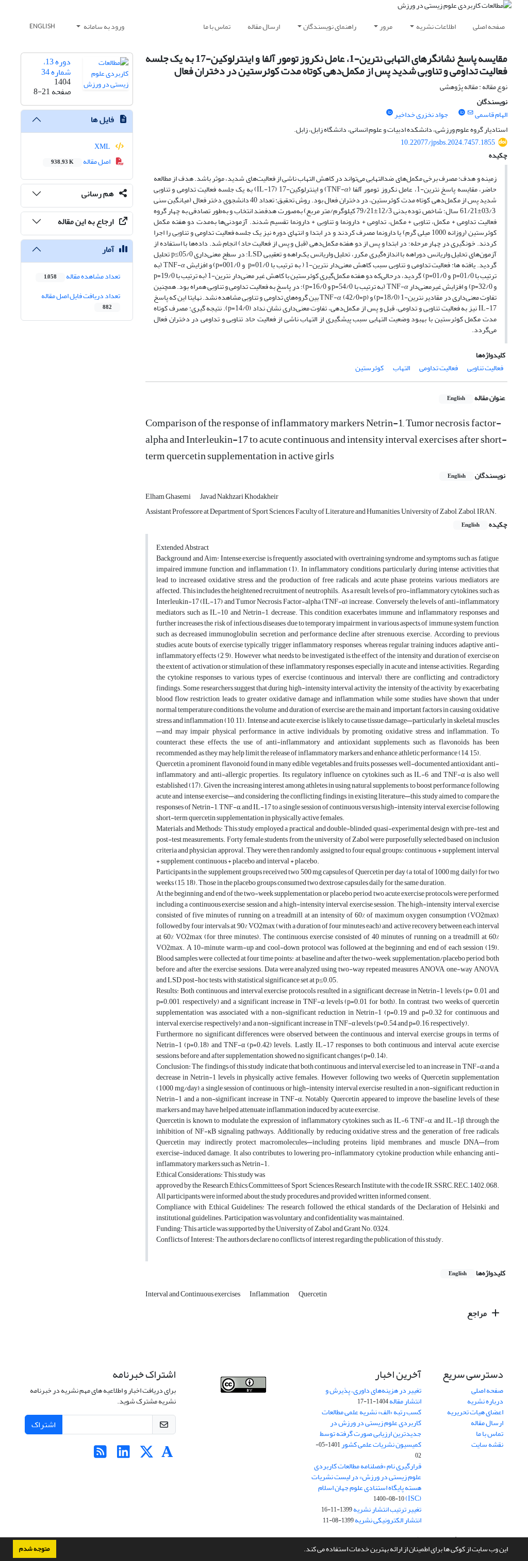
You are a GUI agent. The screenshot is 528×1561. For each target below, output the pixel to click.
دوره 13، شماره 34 (56, 66)
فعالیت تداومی (438, 368)
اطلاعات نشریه (436, 26)
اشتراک (43, 1424)
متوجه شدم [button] (34, 1548)
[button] (301, 1550)
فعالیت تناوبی (485, 368)
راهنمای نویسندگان (329, 26)
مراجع (477, 1313)
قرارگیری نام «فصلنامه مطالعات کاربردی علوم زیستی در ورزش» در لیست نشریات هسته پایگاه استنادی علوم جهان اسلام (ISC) (366, 1482)
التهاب (401, 368)
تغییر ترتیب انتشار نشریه (387, 1509)
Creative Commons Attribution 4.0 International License (251, 1409)
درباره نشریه (485, 1401)
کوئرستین (369, 368)
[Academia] (167, 1455)
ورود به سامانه (103, 26)
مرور (386, 26)
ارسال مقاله (264, 26)
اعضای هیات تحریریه (475, 1412)
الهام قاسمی (491, 115)
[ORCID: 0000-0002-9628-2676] (389, 113)
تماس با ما (216, 26)
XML (102, 146)
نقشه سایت (487, 1444)
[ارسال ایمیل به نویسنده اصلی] (470, 113)
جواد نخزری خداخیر (421, 115)
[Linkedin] (123, 1455)
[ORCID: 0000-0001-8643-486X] (461, 113)
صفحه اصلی (489, 26)
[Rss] (100, 1455)
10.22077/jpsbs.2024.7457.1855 (448, 142)
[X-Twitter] (147, 1455)
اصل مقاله (81, 161)
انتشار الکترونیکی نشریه (388, 1520)
